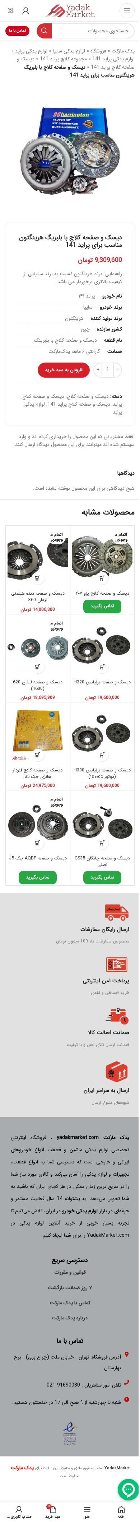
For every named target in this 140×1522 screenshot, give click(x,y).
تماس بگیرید (102, 606)
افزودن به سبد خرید (64, 370)
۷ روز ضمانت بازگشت (70, 1288)
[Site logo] (70, 10)
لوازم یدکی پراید (31, 51)
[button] (102, 755)
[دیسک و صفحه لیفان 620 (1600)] (38, 646)
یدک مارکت (123, 51)
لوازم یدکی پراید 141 (113, 59)
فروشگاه (98, 51)
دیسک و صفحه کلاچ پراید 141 (78, 404)
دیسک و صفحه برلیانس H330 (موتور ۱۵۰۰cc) (102, 773)
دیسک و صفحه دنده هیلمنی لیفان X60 (38, 597)
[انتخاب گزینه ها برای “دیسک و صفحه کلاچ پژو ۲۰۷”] (102, 578)
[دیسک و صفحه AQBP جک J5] (38, 822)
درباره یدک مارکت (70, 1318)
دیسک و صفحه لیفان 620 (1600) (37, 685)
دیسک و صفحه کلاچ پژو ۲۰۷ (102, 593)
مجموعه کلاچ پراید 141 (63, 59)
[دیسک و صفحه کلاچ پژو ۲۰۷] (102, 557)
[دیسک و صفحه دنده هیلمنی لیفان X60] (38, 557)
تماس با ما (17, 31)
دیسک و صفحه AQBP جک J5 (38, 858)
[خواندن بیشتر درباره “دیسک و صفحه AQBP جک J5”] (38, 843)
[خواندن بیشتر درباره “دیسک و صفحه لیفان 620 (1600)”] (38, 667)
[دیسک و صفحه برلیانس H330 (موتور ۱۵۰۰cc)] (102, 734)
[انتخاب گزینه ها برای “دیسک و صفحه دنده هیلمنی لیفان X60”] (38, 578)
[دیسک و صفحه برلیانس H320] (102, 646)
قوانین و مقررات (70, 1272)
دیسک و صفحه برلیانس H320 (102, 682)
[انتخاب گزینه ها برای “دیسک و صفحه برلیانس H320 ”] (102, 667)
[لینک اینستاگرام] (10, 11)
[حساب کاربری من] (26, 11)
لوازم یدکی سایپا (69, 51)
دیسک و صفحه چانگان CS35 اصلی (102, 861)
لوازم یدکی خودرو (80, 1211)
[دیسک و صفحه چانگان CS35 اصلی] (102, 822)
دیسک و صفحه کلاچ (88, 396)
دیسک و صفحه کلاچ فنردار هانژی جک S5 (37, 773)
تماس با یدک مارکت (70, 1303)
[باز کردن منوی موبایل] (127, 11)
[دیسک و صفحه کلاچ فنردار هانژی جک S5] (38, 734)
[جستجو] (44, 30)
